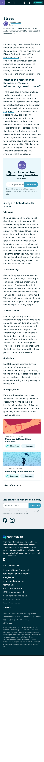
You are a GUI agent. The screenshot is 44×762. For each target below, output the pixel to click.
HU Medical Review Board (25, 28)
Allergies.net (9, 577)
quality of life (33, 74)
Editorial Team (16, 23)
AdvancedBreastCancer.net (16, 570)
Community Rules (24, 620)
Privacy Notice (22, 191)
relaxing (17, 380)
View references (12, 485)
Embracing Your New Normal (19, 471)
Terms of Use (23, 513)
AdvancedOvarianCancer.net (16, 573)
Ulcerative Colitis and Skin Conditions (18, 440)
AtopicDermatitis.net (12, 588)
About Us (6, 613)
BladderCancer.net (12, 599)
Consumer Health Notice (12, 617)
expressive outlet (18, 408)
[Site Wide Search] (14, 2)
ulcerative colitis (11, 57)
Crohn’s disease (18, 54)
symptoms (8, 111)
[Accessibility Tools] (24, 2)
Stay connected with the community (22, 499)
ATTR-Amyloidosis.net (13, 592)
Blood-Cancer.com (12, 603)
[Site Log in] (29, 2)
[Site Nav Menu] (9, 2)
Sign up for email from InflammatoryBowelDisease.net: (22, 175)
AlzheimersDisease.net (14, 581)
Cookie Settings (9, 620)
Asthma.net (8, 585)
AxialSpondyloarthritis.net (15, 596)
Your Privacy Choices (32, 617)
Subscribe (38, 3)
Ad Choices (7, 623)
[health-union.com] (13, 537)
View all (8, 608)
